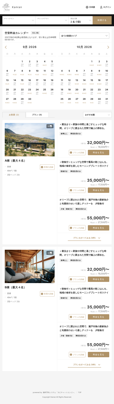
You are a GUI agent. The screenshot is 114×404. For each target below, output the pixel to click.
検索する (102, 20)
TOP (79, 392)
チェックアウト (43, 18)
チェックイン (9, 18)
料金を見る (98, 152)
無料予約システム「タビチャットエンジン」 (59, 392)
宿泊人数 (74, 18)
